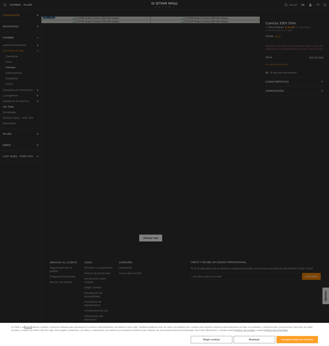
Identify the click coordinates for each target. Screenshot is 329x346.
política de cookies (245, 330)
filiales (28, 327)
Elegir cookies (211, 339)
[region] (164, 334)
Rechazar (254, 339)
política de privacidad (276, 330)
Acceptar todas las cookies (297, 339)
